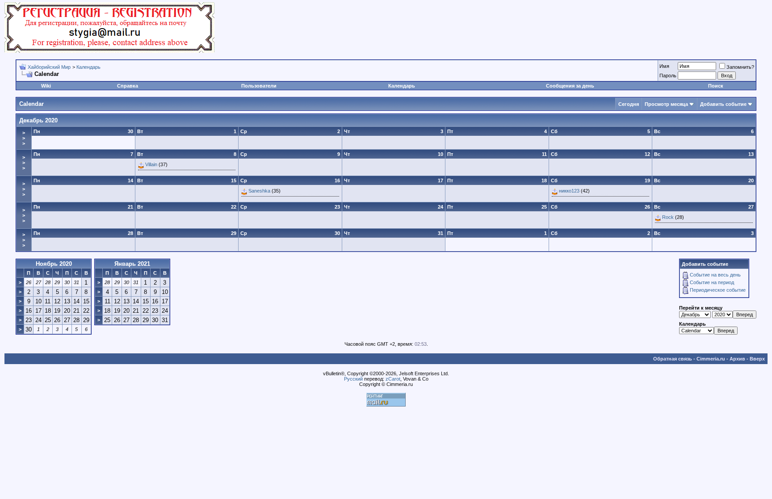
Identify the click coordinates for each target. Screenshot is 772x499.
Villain (151, 164)
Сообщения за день (570, 85)
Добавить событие (723, 104)
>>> (23, 138)
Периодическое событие (718, 290)
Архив (737, 358)
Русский (353, 379)
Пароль (667, 75)
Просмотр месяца (666, 104)
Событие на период (712, 282)
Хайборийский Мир (49, 67)
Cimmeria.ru (710, 358)
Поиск (715, 85)
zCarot (393, 379)
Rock (668, 217)
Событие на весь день (715, 274)
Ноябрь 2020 (54, 263)
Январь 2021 (132, 263)
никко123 (569, 190)
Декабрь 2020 (38, 120)
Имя (664, 66)
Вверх (757, 358)
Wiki (46, 85)
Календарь (88, 67)
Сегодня (628, 104)
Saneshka (259, 190)
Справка (127, 85)
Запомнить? (740, 67)
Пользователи (259, 85)
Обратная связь (672, 358)
